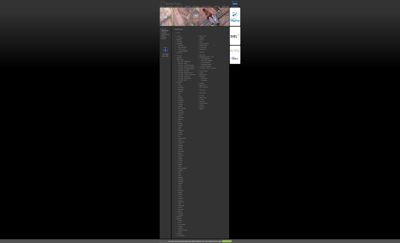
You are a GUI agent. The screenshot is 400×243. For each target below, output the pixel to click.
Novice (201, 72)
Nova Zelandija (182, 108)
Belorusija (180, 190)
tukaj (220, 241)
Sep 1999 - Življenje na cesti (185, 72)
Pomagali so (180, 233)
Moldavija (180, 181)
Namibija (180, 145)
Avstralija (180, 110)
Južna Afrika (181, 142)
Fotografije (179, 43)
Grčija (179, 175)
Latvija (180, 188)
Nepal (179, 127)
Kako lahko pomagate (206, 60)
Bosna (180, 211)
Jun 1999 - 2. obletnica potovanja (186, 74)
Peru (179, 93)
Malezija (180, 123)
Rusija (179, 185)
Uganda (180, 158)
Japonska (180, 113)
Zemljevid (179, 57)
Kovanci (180, 220)
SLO (237, 1)
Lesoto (180, 143)
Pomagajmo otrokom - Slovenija (208, 68)
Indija (179, 128)
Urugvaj (180, 102)
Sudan (180, 166)
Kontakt (163, 36)
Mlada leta (180, 45)
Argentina (180, 98)
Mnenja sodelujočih (206, 66)
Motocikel (179, 217)
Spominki (179, 218)
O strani (164, 32)
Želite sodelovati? (204, 87)
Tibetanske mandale (206, 64)
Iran (179, 136)
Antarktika (180, 100)
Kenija (179, 157)
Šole (201, 41)
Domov (178, 32)
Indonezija (180, 112)
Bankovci (180, 228)
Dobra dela (196, 6)
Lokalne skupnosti (204, 43)
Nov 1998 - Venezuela (183, 76)
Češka (180, 196)
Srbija (179, 203)
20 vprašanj (180, 38)
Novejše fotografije (183, 51)
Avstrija (180, 200)
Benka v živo (179, 6)
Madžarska (181, 202)
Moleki (180, 231)
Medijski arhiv (203, 74)
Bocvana (180, 149)
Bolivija (180, 97)
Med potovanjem (182, 47)
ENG (233, 1)
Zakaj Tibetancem (205, 58)
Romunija (180, 179)
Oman (179, 140)
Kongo (180, 162)
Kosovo (180, 207)
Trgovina (188, 6)
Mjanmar (180, 119)
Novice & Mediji (206, 6)
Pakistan (180, 134)
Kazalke (180, 226)
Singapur (180, 125)
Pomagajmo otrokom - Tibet (207, 56)
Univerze (202, 39)
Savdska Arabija (182, 168)
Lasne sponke (182, 224)
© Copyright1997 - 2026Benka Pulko (165, 55)
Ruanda (180, 160)
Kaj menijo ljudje (181, 235)
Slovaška (180, 198)
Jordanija (180, 170)
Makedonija (181, 205)
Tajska (180, 115)
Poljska (180, 192)
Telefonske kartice (183, 230)
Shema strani (203, 97)
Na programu (203, 49)
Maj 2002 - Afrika (182, 63)
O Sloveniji (179, 41)
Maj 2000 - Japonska (183, 70)
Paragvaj (180, 104)
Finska (180, 187)
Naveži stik (225, 6)
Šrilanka (180, 132)
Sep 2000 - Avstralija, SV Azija (185, 69)
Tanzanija (180, 155)
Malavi (180, 153)
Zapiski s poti (180, 59)
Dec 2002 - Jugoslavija (184, 61)
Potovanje (169, 6)
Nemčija (180, 194)
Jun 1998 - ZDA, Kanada (184, 78)
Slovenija (180, 215)
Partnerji (216, 6)
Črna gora (180, 209)
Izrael (179, 173)
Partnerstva (203, 85)
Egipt (179, 172)
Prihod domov (181, 49)
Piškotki (164, 38)
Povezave (164, 37)
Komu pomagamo (205, 62)
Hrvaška (180, 213)
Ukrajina (180, 183)
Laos (179, 121)
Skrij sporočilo (227, 241)
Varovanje (164, 33)
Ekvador (180, 91)
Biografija (179, 39)
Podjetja (202, 38)
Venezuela (181, 87)
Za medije (202, 76)
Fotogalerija (179, 82)
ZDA (179, 84)
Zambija (180, 147)
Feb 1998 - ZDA (182, 80)
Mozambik (181, 151)
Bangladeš (181, 130)
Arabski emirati (182, 138)
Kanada (180, 85)
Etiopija (180, 164)
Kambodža (181, 117)
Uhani (179, 222)
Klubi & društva (203, 45)
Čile (179, 95)
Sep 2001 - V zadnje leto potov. (186, 65)
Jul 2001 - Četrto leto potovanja (186, 67)
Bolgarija (180, 177)
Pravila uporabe (165, 34)
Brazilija (180, 106)
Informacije (204, 78)
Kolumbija (180, 89)
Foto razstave (203, 47)
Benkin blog (235, 6)
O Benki (162, 6)
